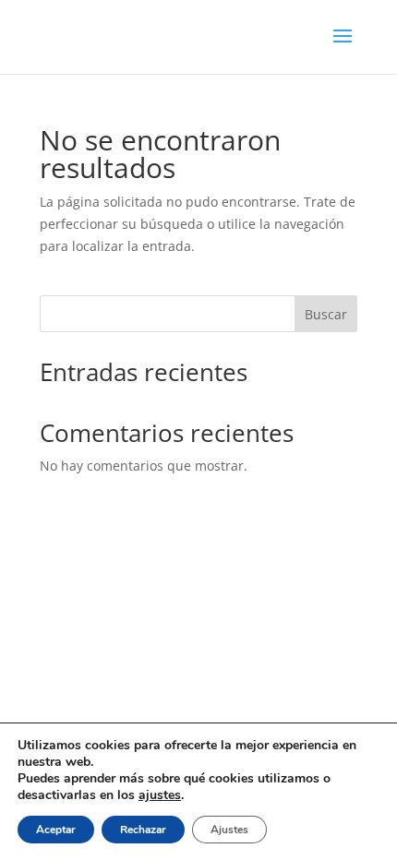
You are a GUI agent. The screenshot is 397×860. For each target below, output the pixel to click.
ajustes (159, 795)
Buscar (326, 314)
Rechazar (143, 829)
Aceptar (56, 829)
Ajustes (229, 829)
